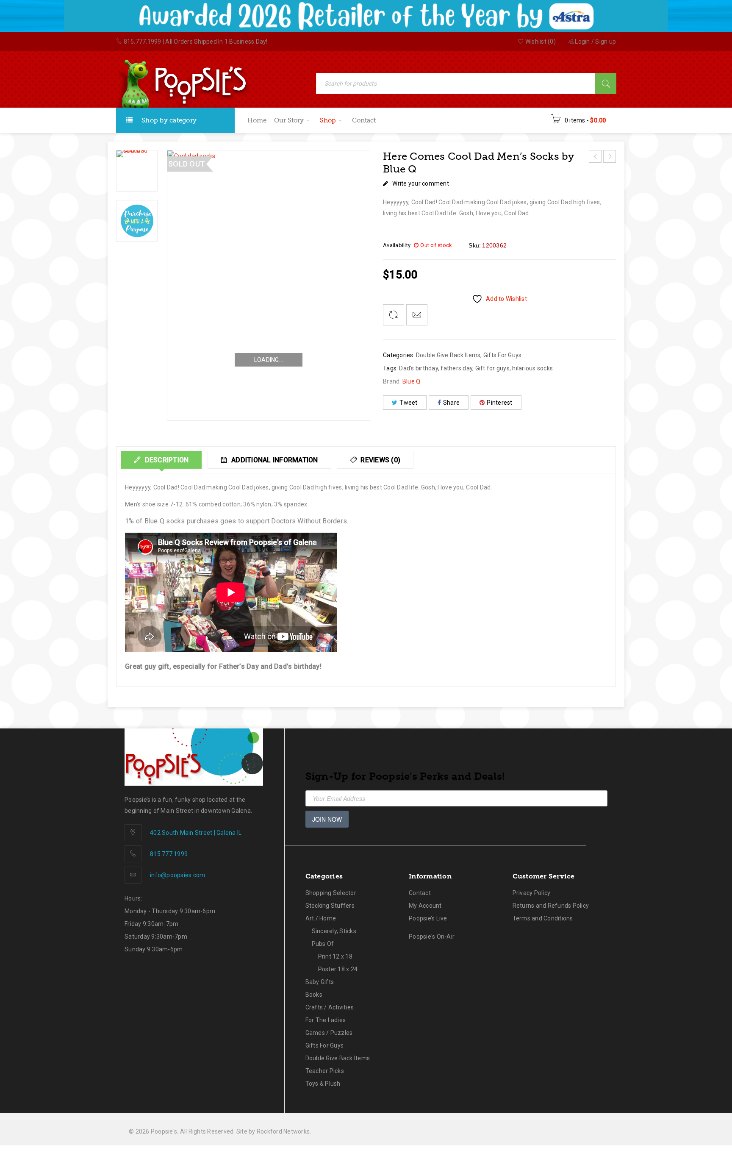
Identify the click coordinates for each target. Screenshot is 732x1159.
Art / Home (320, 918)
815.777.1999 (142, 41)
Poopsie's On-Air (432, 936)
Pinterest (499, 402)
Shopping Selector (330, 892)
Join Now (327, 819)
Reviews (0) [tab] (379, 460)
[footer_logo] (194, 757)
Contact (420, 892)
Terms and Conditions (543, 918)
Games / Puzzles (329, 1032)
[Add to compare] (393, 314)
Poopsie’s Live (428, 918)
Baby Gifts (319, 981)
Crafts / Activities (329, 1007)
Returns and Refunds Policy (551, 905)
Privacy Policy (532, 892)
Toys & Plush (323, 1083)
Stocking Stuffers (330, 905)
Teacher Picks (324, 1070)
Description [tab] (166, 460)
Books (313, 994)
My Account (425, 905)
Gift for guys (492, 368)
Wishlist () (540, 41)
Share (451, 402)
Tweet (408, 402)
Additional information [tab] (274, 460)
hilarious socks (532, 368)
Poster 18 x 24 (338, 969)
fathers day (456, 368)
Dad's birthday (418, 368)
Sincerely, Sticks (334, 931)
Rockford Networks (283, 1131)
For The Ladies (325, 1020)
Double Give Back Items (448, 355)
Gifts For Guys (502, 355)
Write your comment (420, 183)
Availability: (397, 245)
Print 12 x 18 (335, 956)
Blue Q (411, 381)
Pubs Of (323, 943)
